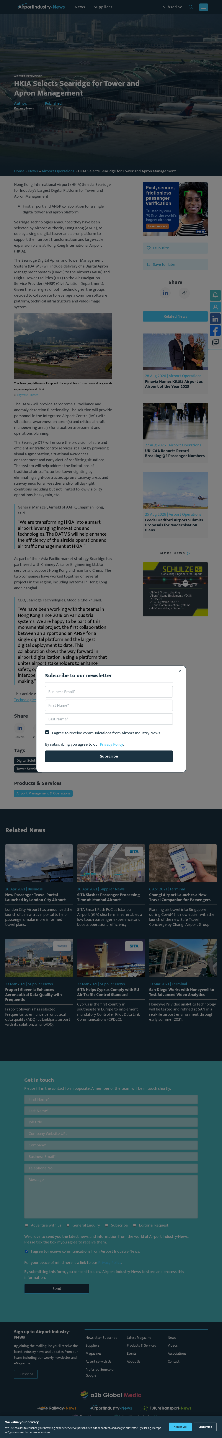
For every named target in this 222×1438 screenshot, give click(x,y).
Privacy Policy (111, 744)
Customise (205, 1427)
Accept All (180, 1427)
